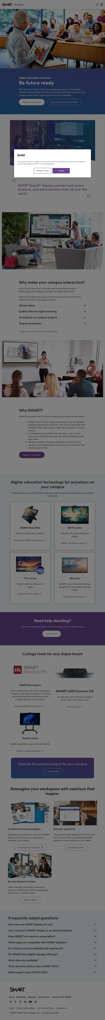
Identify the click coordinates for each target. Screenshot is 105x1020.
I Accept (61, 171)
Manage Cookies (42, 171)
